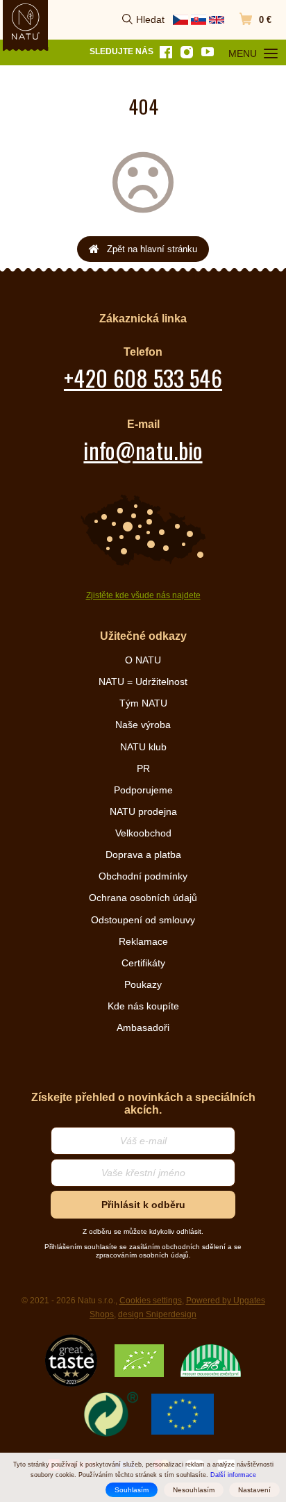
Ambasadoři (143, 1027)
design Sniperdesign (157, 1314)
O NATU (143, 660)
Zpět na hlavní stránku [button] (152, 249)
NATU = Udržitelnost (143, 681)
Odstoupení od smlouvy (143, 919)
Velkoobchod (143, 833)
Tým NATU (143, 703)
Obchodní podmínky (143, 876)
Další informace (233, 1474)
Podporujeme (143, 789)
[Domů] (26, 21)
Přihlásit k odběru (143, 1204)
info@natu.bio (142, 450)
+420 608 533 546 (143, 377)
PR (143, 768)
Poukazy (143, 984)
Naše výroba (143, 724)
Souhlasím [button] (132, 1490)
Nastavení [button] (254, 1490)
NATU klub (143, 746)
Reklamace (143, 941)
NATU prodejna (143, 811)
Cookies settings (150, 1300)
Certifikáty (143, 962)
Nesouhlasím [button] (193, 1490)
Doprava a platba (143, 854)
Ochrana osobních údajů (143, 897)
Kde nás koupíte (143, 1006)
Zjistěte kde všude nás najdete (143, 595)
